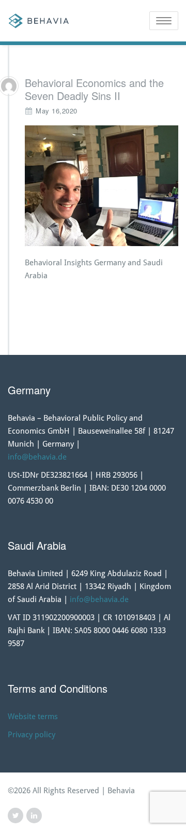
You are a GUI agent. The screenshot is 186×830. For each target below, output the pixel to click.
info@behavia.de (37, 457)
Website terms (33, 716)
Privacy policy (31, 734)
